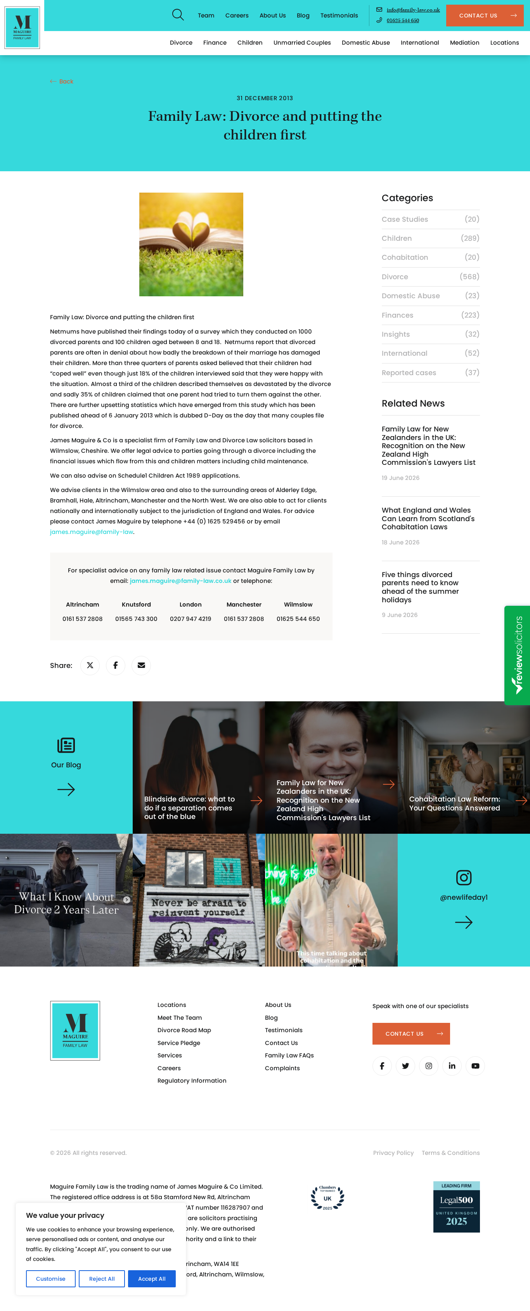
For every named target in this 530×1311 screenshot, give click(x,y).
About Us (273, 15)
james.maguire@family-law (91, 532)
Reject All (102, 1279)
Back (66, 81)
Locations (504, 42)
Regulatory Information (192, 1080)
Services (170, 1055)
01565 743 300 (136, 619)
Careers (237, 15)
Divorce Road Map (184, 1030)
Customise (51, 1279)
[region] (101, 1249)
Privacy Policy (393, 1153)
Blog (303, 15)
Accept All (152, 1279)
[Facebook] (382, 1066)
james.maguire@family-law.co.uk (181, 581)
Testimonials (339, 15)
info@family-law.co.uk (413, 10)
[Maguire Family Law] (22, 27)
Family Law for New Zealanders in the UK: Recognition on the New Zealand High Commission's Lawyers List (429, 445)
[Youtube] (475, 1066)
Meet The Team (180, 1018)
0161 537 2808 (82, 619)
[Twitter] (405, 1066)
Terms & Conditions (451, 1153)
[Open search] (178, 15)
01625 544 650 (403, 20)
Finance (215, 42)
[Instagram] (428, 1066)
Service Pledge (179, 1043)
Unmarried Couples (302, 42)
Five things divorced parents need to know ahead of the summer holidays (420, 587)
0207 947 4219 (190, 619)
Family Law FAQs (289, 1055)
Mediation (465, 42)
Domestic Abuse (366, 42)
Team (206, 15)
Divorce (181, 42)
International (420, 42)
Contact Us (281, 1043)
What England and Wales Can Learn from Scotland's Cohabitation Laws (428, 518)
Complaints (282, 1068)
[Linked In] (452, 1066)
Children (250, 42)
